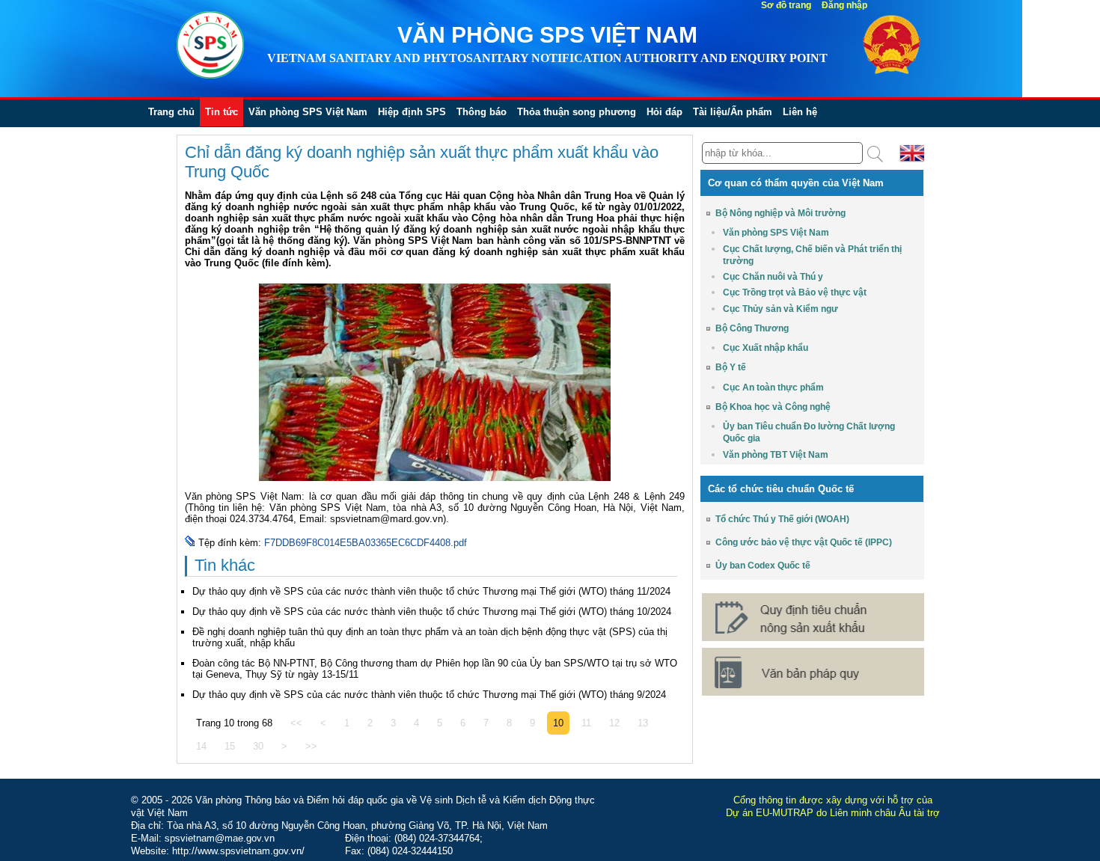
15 (229, 746)
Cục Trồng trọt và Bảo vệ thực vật (795, 292)
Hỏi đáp (664, 111)
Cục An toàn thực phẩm (773, 387)
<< (296, 723)
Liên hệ (800, 111)
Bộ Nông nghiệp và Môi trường (780, 213)
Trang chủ (171, 111)
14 (201, 746)
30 (258, 746)
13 (643, 723)
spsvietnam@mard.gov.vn (386, 518)
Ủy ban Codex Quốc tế (762, 565)
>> (311, 746)
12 (614, 723)
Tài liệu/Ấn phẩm (732, 111)
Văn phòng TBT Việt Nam (775, 455)
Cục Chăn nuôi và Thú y (773, 277)
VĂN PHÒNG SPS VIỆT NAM (547, 34)
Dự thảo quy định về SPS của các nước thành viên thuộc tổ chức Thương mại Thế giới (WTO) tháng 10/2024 (431, 611)
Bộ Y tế (730, 367)
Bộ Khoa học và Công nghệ (773, 407)
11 (586, 723)
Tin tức (221, 111)
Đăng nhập (844, 5)
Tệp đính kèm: (231, 542)
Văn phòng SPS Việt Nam (307, 111)
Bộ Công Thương (752, 328)
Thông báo (481, 111)
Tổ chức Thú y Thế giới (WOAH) (782, 519)
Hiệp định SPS (412, 111)
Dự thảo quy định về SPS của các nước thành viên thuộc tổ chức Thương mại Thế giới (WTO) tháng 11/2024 (431, 591)
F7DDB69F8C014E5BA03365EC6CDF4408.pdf (365, 542)
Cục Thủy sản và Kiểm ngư (780, 309)
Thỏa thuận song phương (576, 111)
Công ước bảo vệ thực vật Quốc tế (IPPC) (803, 542)
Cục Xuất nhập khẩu (765, 348)
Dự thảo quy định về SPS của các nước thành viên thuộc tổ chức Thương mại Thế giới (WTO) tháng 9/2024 (429, 694)
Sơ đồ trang (786, 5)
